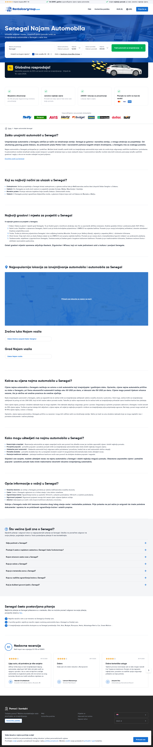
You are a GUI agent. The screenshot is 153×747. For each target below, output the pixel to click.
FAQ (89, 9)
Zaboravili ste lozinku (85, 716)
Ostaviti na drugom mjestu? (20, 54)
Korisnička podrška (102, 9)
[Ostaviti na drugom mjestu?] (9, 54)
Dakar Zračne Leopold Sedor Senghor (22, 339)
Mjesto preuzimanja (15, 47)
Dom (9, 128)
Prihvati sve (140, 739)
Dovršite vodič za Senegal (14, 159)
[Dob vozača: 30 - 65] (33, 54)
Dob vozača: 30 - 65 (42, 54)
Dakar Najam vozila (15, 356)
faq (20, 613)
